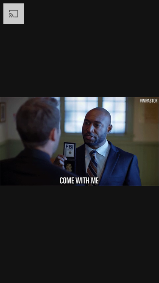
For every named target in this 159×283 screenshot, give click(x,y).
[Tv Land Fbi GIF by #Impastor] (79, 141)
